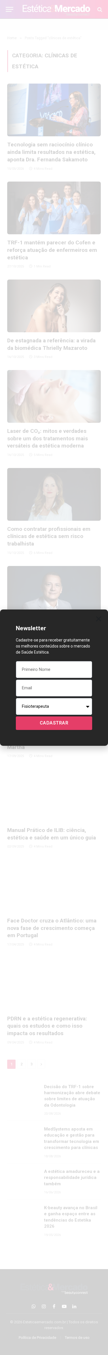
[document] (54, 677)
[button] (98, 618)
